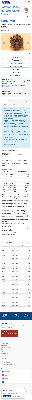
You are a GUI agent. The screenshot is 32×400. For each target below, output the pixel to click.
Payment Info (6, 104)
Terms (10, 101)
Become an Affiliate (5, 347)
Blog (2, 351)
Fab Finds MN (4, 14)
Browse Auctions (5, 341)
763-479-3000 (7, 361)
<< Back (27, 17)
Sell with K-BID (4, 345)
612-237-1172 (9, 87)
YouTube (5, 378)
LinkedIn (5, 382)
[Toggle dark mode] (25, 2)
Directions (17, 101)
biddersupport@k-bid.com (10, 364)
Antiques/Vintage (11, 81)
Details (5, 101)
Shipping (24, 101)
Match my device (16, 396)
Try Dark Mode (7, 396)
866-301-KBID (7, 362)
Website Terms (4, 353)
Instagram (5, 375)
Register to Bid (4, 343)
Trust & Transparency (6, 349)
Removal (14, 104)
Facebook (6, 371)
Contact (3, 355)
